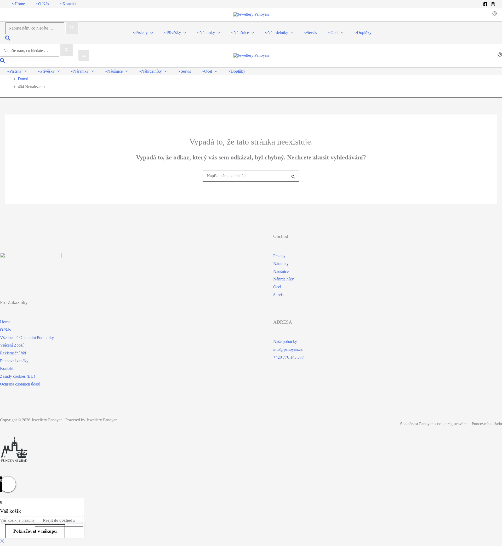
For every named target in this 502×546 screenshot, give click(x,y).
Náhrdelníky (283, 279)
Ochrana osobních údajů (20, 384)
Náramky (281, 263)
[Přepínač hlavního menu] (83, 55)
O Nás (5, 329)
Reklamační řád (13, 353)
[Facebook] (485, 4)
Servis (278, 294)
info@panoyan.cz (288, 349)
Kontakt (6, 368)
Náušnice (281, 271)
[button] (8, 39)
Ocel (277, 287)
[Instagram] (493, 4)
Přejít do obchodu (59, 520)
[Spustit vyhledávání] (71, 27)
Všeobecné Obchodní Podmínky (27, 337)
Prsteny (279, 256)
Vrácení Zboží (12, 345)
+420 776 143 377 (288, 357)
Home (5, 322)
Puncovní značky (14, 361)
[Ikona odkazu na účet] (494, 14)
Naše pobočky (285, 341)
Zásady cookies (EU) (17, 376)
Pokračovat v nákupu (35, 531)
